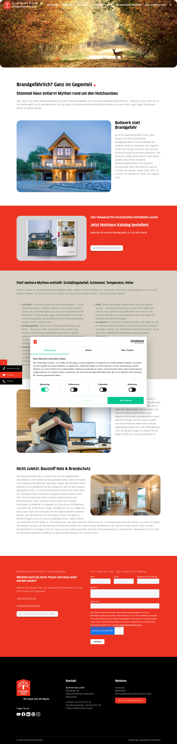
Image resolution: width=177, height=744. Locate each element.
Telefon (9, 381)
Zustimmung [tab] (49, 350)
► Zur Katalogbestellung (106, 248)
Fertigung (82, 5)
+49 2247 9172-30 (26, 598)
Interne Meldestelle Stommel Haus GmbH (133, 694)
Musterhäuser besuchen (128, 5)
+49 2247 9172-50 (92, 705)
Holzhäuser (53, 5)
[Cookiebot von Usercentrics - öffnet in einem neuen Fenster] (132, 342)
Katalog (9, 375)
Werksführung (12, 368)
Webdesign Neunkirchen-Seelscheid (144, 740)
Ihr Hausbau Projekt (102, 5)
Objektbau (67, 5)
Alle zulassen (126, 400)
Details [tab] (88, 350)
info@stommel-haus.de (28, 605)
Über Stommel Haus (155, 5)
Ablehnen (88, 400)
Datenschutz (120, 691)
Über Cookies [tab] (127, 350)
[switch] (74, 390)
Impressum (120, 688)
